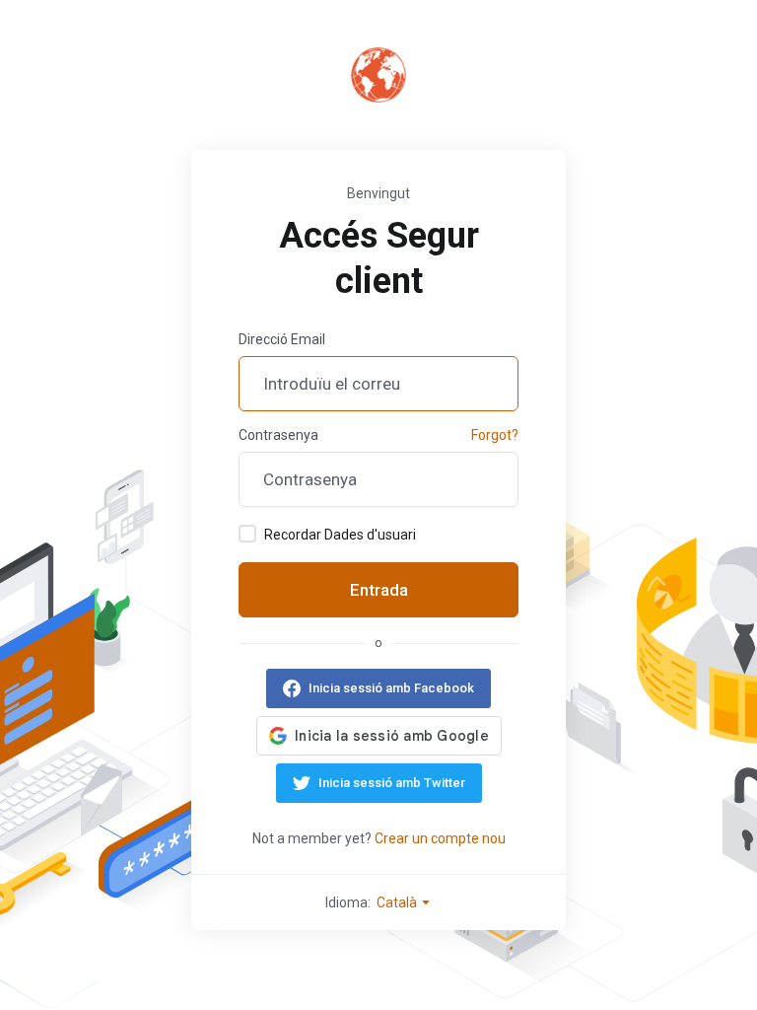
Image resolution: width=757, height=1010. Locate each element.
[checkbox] (247, 533)
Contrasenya (278, 435)
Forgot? (494, 435)
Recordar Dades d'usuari (340, 534)
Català (398, 902)
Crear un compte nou (440, 838)
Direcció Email (282, 339)
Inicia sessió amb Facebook (391, 688)
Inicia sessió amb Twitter (391, 782)
